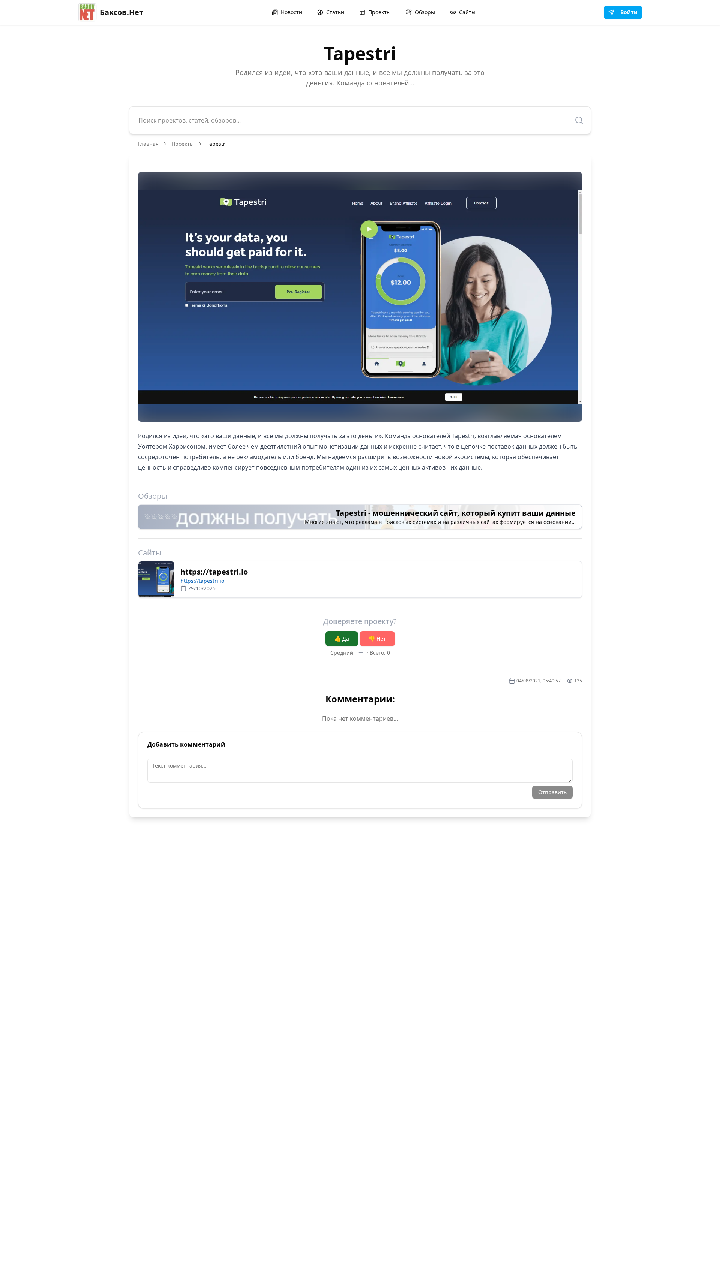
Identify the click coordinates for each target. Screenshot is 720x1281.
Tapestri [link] (217, 143)
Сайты (467, 12)
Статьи (335, 12)
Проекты (379, 12)
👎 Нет (377, 638)
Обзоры (425, 12)
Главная (148, 143)
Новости (291, 12)
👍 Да (341, 638)
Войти (629, 12)
